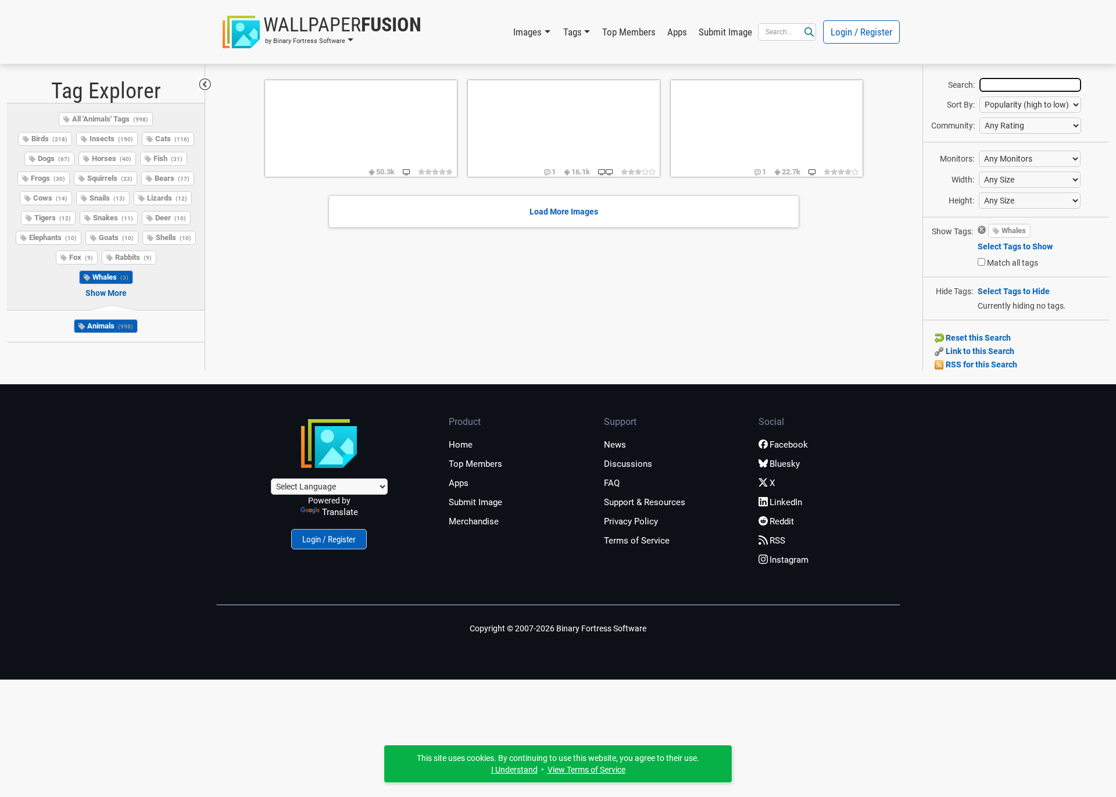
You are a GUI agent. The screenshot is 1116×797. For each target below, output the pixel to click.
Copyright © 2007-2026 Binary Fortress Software (558, 628)
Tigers (52, 217)
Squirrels (110, 178)
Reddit (782, 521)
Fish (168, 158)
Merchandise (474, 521)
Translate (340, 512)
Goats (116, 237)
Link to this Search (979, 351)
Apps (677, 32)
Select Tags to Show (1015, 246)
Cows (50, 198)
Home (461, 444)
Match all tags (1012, 262)
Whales (110, 277)
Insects (111, 138)
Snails (107, 198)
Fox (81, 257)
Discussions (628, 464)
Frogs (48, 178)
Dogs (54, 158)
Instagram (789, 560)
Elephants (53, 237)
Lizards (167, 198)
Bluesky (785, 464)
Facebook (789, 444)
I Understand (514, 769)
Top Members (629, 32)
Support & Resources (644, 502)
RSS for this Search (980, 364)
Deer (170, 217)
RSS (777, 540)
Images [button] (527, 32)
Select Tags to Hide (1014, 291)
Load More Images (564, 211)
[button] (322, 32)
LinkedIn (786, 502)
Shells (173, 237)
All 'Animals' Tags (110, 119)
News (615, 444)
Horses (111, 158)
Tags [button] (572, 32)
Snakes (113, 217)
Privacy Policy (631, 521)
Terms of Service (637, 540)
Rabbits (133, 257)
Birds (49, 138)
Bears (172, 178)
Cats (172, 138)
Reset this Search (977, 337)
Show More (106, 293)
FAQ (612, 483)
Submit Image (725, 32)
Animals (110, 325)
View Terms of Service (586, 769)
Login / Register (861, 32)
